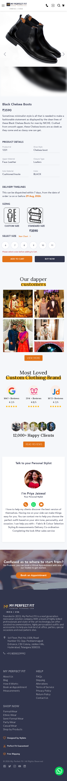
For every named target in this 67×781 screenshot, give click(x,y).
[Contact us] (47, 5)
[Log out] (53, 5)
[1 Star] (7, 406)
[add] (59, 771)
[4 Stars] (14, 406)
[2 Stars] (9, 406)
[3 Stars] (11, 406)
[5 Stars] (16, 406)
